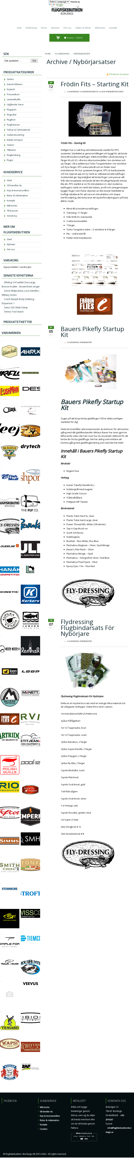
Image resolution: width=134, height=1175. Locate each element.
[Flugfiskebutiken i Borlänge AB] (1, 490)
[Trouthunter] (22, 956)
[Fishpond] (22, 465)
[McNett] (22, 685)
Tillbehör (11, 150)
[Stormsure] (1, 881)
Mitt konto (100, 27)
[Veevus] (22, 980)
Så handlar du (14, 185)
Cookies (43, 1129)
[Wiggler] (1, 1060)
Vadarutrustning (15, 134)
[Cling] (1, 400)
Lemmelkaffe (14, 99)
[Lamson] (22, 608)
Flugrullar (12, 114)
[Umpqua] (1, 980)
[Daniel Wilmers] (22, 400)
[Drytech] (22, 442)
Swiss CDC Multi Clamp (16, 307)
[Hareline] (22, 562)
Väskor (10, 144)
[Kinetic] (1, 582)
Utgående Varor (15, 104)
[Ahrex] (22, 339)
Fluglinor (11, 119)
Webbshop (31, 27)
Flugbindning (62, 53)
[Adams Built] (1, 339)
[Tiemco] (22, 932)
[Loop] (22, 660)
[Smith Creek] (1, 856)
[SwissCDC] (22, 907)
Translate (59, 4)
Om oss (67, 27)
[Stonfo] (22, 856)
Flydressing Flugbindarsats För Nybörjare (87, 628)
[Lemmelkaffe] (22, 634)
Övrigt (121, 92)
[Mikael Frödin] (1, 711)
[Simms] (1, 830)
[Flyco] (22, 490)
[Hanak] (1, 562)
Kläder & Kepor (15, 139)
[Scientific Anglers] (22, 779)
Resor (44, 27)
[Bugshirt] (22, 365)
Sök (34, 60)
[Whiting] (22, 1036)
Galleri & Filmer (83, 27)
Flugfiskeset (13, 124)
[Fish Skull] (1, 465)
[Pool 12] (22, 753)
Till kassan (12, 210)
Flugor (102, 92)
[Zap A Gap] (22, 1060)
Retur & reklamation (17, 195)
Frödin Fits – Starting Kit (95, 84)
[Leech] (1, 634)
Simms (10, 79)
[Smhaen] (22, 830)
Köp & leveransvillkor (18, 190)
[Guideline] (1, 539)
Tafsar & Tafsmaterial (18, 129)
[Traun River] (1, 956)
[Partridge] (1, 729)
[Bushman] (1, 384)
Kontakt (113, 27)
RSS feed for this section (119, 74)
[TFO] (1, 932)
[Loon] (1, 660)
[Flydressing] (1, 516)
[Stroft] (22, 881)
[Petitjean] (22, 729)
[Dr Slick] (1, 442)
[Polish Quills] (1, 753)
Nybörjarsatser (112, 92)
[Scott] (1, 804)
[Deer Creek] (22, 421)
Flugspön (11, 109)
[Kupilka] (1, 608)
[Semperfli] (22, 804)
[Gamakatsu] (22, 516)
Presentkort (13, 94)
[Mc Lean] (1, 685)
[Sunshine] (1, 907)
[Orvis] (22, 711)
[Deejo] (1, 421)
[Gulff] (22, 539)
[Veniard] (1, 1010)
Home (48, 53)
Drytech (11, 89)
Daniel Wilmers (15, 84)
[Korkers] (22, 582)
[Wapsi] (1, 1036)
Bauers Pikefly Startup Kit (92, 332)
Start (19, 27)
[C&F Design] (22, 384)
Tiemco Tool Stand (13, 311)
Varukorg (12, 215)
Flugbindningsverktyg (89, 92)
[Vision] (22, 1010)
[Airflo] (1, 365)
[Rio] (1, 779)
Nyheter (55, 27)
